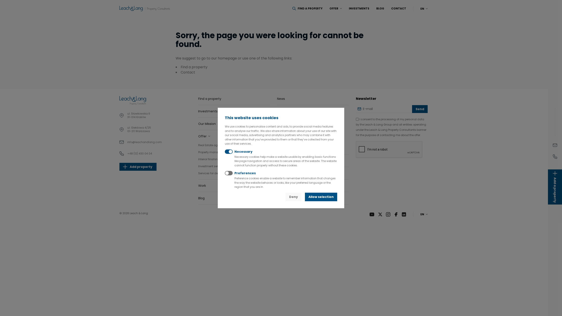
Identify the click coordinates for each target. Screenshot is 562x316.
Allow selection (321, 197)
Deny (293, 197)
